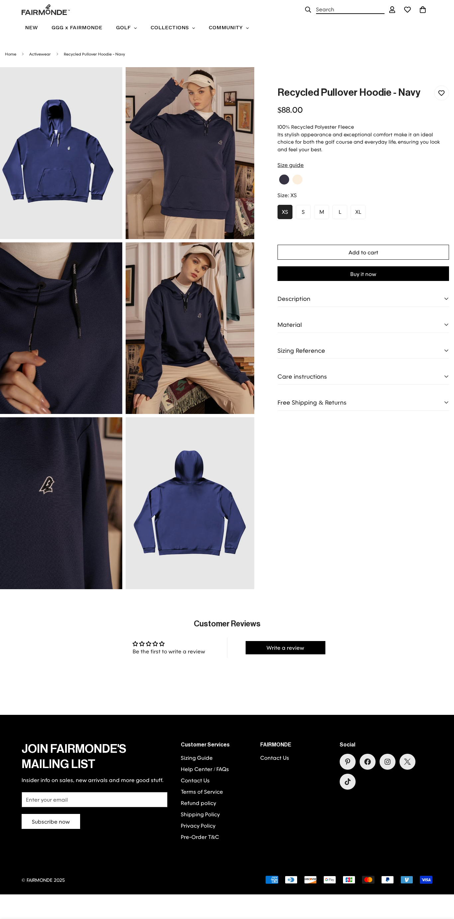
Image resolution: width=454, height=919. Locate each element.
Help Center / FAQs (205, 769)
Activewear (40, 54)
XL (358, 211)
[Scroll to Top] (441, 882)
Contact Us (195, 780)
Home (10, 54)
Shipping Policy (200, 814)
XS (285, 211)
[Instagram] (388, 762)
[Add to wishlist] (441, 92)
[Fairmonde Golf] (46, 9)
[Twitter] (407, 762)
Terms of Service (202, 791)
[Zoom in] (109, 81)
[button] (422, 9)
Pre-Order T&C (200, 837)
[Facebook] (368, 762)
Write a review (285, 647)
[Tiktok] (348, 782)
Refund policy (198, 803)
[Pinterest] (348, 762)
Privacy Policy (198, 825)
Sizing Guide (197, 757)
